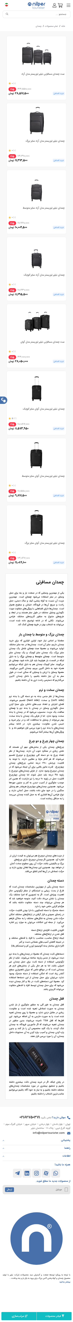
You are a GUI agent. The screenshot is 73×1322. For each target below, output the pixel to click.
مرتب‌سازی (18, 1316)
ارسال (9, 1189)
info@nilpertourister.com (49, 1133)
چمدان (38, 26)
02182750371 (29, 1117)
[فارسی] (8, 5)
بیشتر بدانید (64, 1282)
